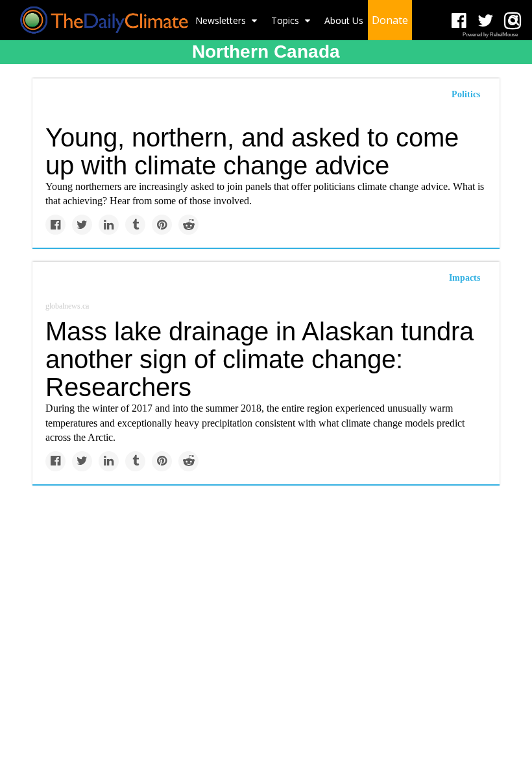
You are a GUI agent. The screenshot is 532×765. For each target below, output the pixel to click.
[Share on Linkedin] (109, 225)
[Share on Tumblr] (135, 225)
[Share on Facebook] (55, 225)
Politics (466, 94)
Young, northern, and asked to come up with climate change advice (252, 151)
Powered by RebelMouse (490, 35)
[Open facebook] (459, 21)
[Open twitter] (486, 21)
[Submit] (514, 20)
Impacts (464, 278)
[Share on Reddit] (188, 225)
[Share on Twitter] (82, 225)
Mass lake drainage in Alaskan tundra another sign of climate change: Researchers (259, 359)
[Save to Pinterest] (162, 225)
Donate (390, 20)
